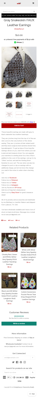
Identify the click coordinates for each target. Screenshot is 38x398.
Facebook (13, 178)
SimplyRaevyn (19, 29)
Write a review (19, 323)
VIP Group (17, 187)
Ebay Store (15, 192)
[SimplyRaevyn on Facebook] (17, 362)
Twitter (13, 183)
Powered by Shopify (28, 387)
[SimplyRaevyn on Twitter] (13, 362)
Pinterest (14, 180)
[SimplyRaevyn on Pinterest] (21, 362)
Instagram (14, 185)
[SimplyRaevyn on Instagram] (24, 362)
